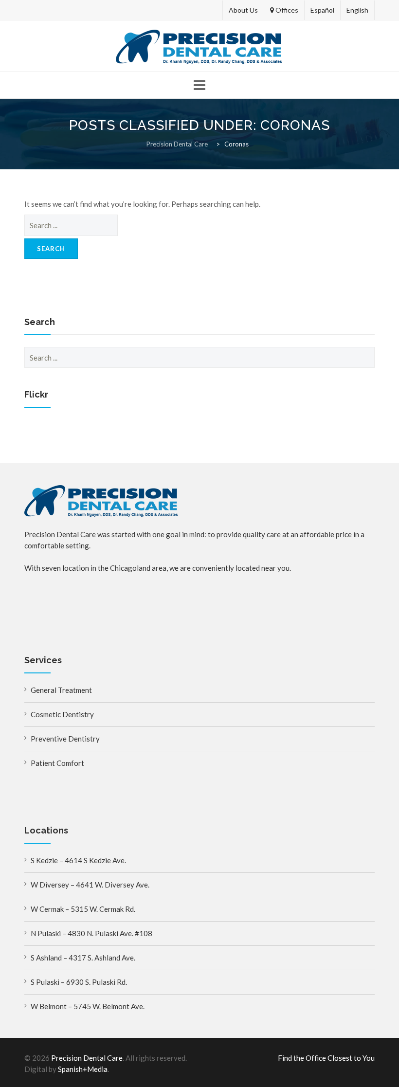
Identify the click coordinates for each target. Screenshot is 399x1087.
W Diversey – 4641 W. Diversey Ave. (90, 884)
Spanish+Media (83, 1069)
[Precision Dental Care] (199, 47)
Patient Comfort (57, 763)
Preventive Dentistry (65, 738)
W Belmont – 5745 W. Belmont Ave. (88, 1006)
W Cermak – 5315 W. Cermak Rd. (83, 909)
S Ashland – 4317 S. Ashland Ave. (83, 957)
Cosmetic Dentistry (62, 714)
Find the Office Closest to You (326, 1057)
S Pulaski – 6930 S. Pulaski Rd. (79, 982)
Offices (286, 10)
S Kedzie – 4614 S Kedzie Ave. (78, 860)
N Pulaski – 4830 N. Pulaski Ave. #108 (91, 933)
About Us (243, 10)
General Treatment (61, 690)
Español (322, 10)
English (357, 10)
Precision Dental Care (87, 1057)
